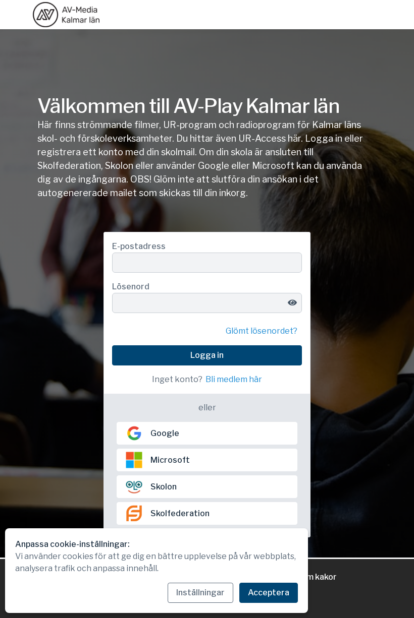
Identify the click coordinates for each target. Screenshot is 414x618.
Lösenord (130, 286)
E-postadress (139, 246)
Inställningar (200, 592)
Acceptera (268, 592)
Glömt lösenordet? (261, 331)
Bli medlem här (233, 379)
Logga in (207, 355)
